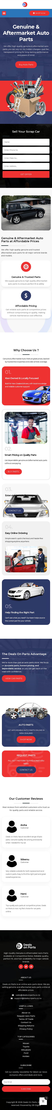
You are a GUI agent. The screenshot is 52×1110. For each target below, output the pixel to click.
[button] (4, 13)
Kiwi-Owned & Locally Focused (21, 378)
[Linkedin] (31, 966)
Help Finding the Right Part (19, 612)
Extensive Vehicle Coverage (20, 495)
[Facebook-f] (21, 966)
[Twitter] (26, 966)
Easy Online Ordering (16, 533)
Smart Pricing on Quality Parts (20, 455)
